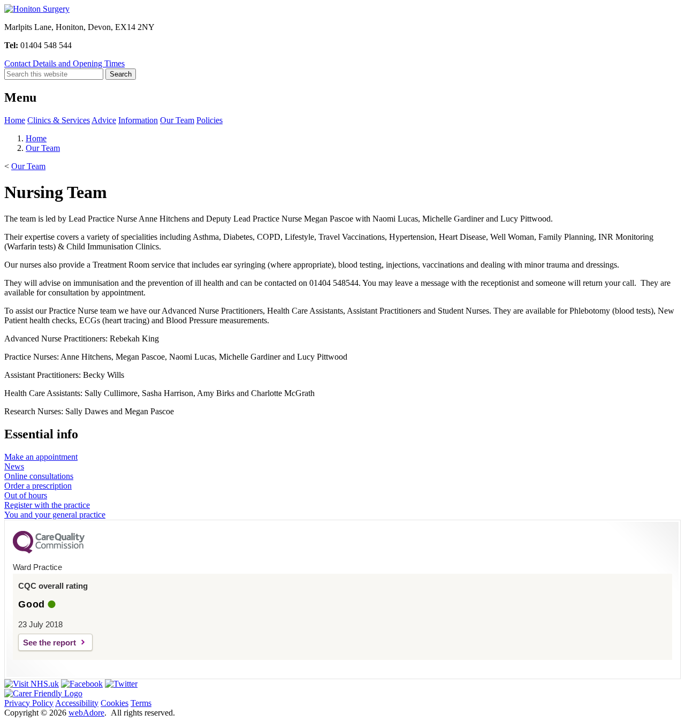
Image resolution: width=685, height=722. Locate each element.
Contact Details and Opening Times (64, 63)
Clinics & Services (58, 120)
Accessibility (76, 703)
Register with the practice (47, 505)
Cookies (114, 703)
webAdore (86, 712)
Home (14, 120)
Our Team (177, 120)
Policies (209, 120)
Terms (141, 703)
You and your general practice (54, 514)
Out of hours (25, 495)
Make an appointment (41, 456)
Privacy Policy (29, 703)
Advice (104, 120)
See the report (49, 642)
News (14, 466)
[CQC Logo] (49, 550)
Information (138, 120)
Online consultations (38, 476)
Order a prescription (38, 485)
